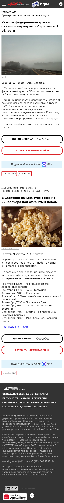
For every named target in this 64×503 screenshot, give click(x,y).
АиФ (3, 77)
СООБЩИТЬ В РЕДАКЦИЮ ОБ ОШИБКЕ (24, 406)
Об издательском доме (17, 394)
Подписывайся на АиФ (15, 326)
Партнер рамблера (28, 488)
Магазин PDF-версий (34, 398)
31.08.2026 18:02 (9, 188)
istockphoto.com (10, 248)
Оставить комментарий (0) (32, 150)
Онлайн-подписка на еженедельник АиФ (29, 402)
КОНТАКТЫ (41, 394)
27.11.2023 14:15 (8, 12)
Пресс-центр (10, 398)
